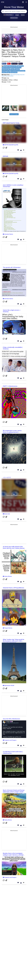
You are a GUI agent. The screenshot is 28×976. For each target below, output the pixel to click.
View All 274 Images (14, 114)
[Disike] (18, 150)
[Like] (21, 150)
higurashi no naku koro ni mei (10, 66)
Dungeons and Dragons (10, 740)
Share (4, 63)
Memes (22, 15)
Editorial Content (14, 17)
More (21, 63)
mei (8, 67)
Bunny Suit (7, 514)
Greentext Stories (8, 234)
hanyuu (3, 72)
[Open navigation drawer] (26, 2)
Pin (9, 63)
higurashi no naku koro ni (16, 67)
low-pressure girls (6, 69)
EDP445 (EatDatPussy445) (11, 144)
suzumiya (17, 69)
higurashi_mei (20, 66)
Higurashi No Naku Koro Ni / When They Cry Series (13, 75)
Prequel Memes (8, 628)
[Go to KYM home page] (2, 2)
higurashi (4, 67)
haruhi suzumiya (5, 70)
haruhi (12, 69)
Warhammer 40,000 (9, 685)
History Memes (8, 576)
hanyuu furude (14, 72)
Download (15, 63)
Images (17, 15)
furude (8, 72)
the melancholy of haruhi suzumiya (18, 70)
